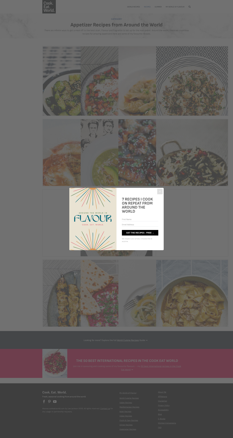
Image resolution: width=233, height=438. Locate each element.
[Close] (160, 191)
